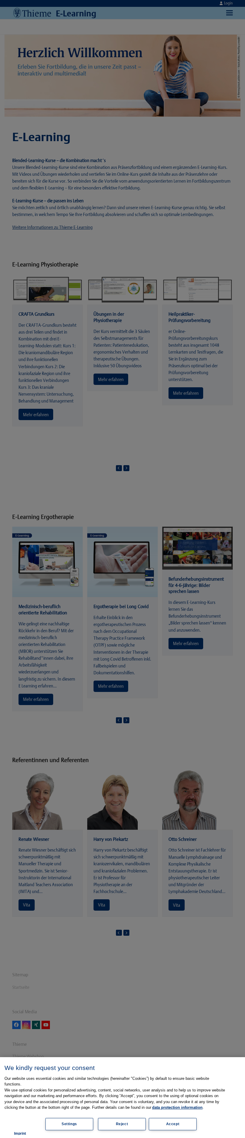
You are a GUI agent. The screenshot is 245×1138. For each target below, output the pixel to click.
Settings (69, 1124)
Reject (122, 1124)
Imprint (20, 1133)
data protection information (177, 1107)
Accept (173, 1124)
